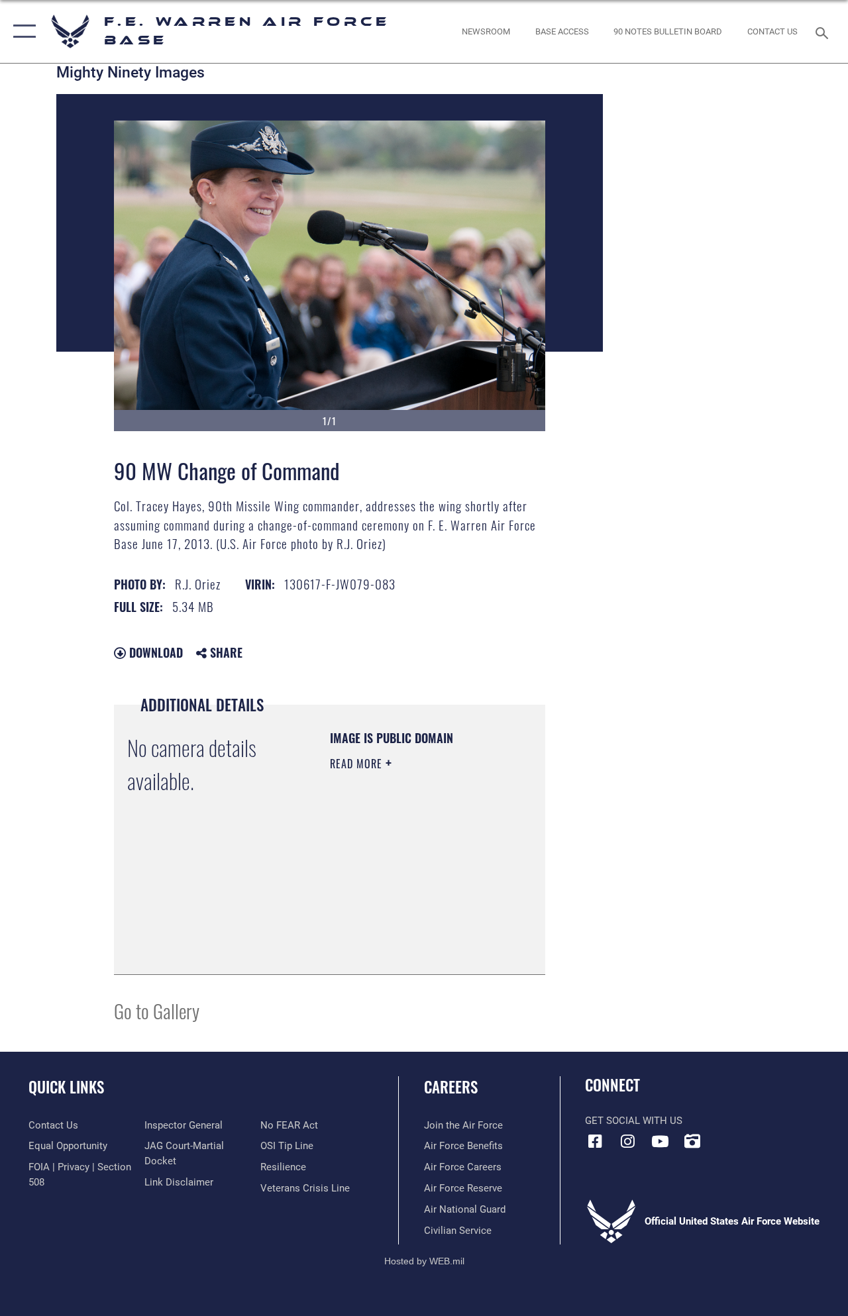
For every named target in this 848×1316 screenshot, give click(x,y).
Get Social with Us (633, 1121)
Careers (451, 1087)
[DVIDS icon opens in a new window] (692, 1141)
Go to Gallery (156, 1010)
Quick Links (66, 1087)
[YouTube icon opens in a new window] (660, 1141)
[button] (21, 31)
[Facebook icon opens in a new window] (595, 1141)
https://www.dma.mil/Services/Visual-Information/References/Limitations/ (410, 931)
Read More (358, 764)
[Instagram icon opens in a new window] (627, 1141)
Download (154, 652)
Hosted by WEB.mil (424, 1261)
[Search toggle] (824, 31)
